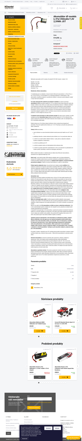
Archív (8, 433)
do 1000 (72, 272)
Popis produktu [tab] (33, 72)
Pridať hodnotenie (11, 174)
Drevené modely (11, 54)
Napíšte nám (42, 1)
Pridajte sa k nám (12, 132)
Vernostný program (28, 419)
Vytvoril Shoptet (63, 439)
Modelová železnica (12, 58)
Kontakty (27, 1)
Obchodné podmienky (10, 425)
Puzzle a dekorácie (12, 71)
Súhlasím (57, 428)
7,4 (73, 275)
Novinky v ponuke (11, 78)
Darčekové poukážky (12, 83)
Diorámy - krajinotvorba (13, 41)
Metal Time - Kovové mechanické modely (15, 49)
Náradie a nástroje (12, 65)
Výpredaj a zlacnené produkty (14, 81)
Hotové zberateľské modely (13, 38)
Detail (40, 377)
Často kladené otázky (28, 424)
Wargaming (10, 34)
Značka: (56, 26)
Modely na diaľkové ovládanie (14, 27)
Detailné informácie (57, 31)
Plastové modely (11, 19)
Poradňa (36, 1)
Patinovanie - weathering (13, 29)
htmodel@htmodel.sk (13, 127)
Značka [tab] (56, 72)
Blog (31, 1)
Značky (9, 88)
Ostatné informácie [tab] (68, 72)
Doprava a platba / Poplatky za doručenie (12, 420)
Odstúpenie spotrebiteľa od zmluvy (13, 430)
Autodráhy (10, 56)
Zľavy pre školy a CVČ (28, 422)
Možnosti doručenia (57, 48)
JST (73, 278)
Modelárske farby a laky (13, 24)
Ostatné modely (11, 51)
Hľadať (40, 8)
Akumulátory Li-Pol (38, 287)
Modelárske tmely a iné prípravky (15, 61)
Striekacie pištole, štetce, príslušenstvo (16, 63)
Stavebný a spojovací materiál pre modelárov (15, 69)
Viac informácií (33, 435)
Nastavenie (24, 438)
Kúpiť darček (15, 108)
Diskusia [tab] (46, 72)
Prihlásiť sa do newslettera (34, 407)
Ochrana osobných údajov (17, 1)
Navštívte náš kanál (13, 136)
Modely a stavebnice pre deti (14, 31)
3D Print (9, 43)
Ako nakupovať (8, 1)
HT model (11, 134)
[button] (39, 336)
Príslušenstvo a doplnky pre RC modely (16, 36)
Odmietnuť (48, 428)
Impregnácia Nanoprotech (13, 74)
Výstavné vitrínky (11, 45)
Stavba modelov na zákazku (13, 85)
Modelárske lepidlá (12, 22)
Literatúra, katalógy (12, 76)
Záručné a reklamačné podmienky (12, 423)
